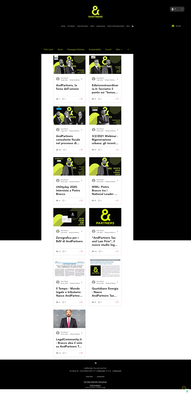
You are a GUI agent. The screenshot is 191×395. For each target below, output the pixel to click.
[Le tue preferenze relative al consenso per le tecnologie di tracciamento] (187, 391)
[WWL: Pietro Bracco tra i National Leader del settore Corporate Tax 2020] (105, 166)
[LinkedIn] (133, 26)
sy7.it (104, 387)
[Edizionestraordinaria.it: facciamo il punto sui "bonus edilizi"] (105, 65)
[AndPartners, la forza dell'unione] (69, 65)
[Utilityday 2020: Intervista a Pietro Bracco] (69, 166)
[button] (128, 50)
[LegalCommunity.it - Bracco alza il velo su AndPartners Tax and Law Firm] (69, 319)
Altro (118, 49)
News (60, 49)
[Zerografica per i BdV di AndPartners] (69, 217)
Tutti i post (48, 49)
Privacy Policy (89, 376)
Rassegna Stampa (75, 49)
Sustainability (95, 49)
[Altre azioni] (82, 79)
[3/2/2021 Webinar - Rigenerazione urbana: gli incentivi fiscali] (105, 115)
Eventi (108, 49)
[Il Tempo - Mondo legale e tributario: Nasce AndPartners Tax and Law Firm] (69, 268)
